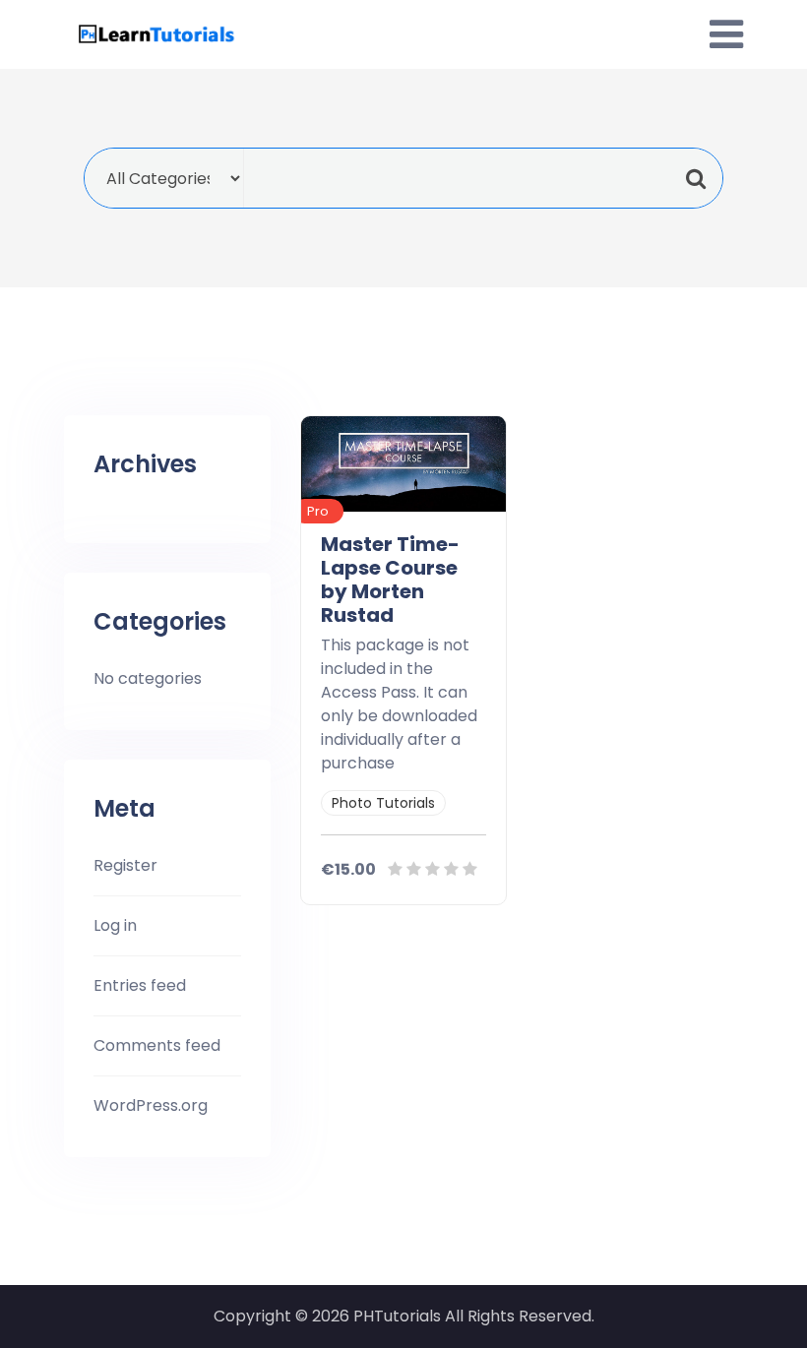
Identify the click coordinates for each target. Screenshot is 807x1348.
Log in (115, 925)
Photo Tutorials (383, 803)
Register (125, 865)
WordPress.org (150, 1105)
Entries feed (139, 985)
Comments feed (156, 1045)
